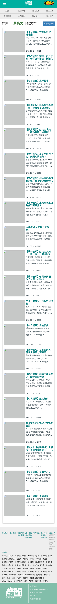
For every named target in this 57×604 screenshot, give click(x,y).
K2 (15, 581)
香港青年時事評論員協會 (33, 575)
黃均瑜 (19, 568)
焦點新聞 (21, 11)
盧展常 (25, 578)
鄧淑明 (48, 565)
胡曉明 (25, 559)
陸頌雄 (30, 571)
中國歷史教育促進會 (37, 578)
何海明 (32, 559)
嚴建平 (43, 571)
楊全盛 (4, 568)
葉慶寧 (10, 565)
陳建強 (17, 565)
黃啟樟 (41, 565)
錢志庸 (25, 568)
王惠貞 (10, 562)
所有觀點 (28, 537)
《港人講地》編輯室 (15, 575)
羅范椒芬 (11, 559)
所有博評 (44, 537)
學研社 (46, 575)
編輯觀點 (28, 535)
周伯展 (17, 562)
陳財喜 (10, 571)
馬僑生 (4, 565)
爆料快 (51, 549)
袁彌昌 (23, 562)
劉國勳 (45, 568)
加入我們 (52, 542)
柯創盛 (4, 571)
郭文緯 (43, 556)
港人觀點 (21, 16)
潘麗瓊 (48, 562)
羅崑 (25, 581)
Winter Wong (7, 581)
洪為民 (35, 565)
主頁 (7, 11)
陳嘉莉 (41, 562)
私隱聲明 (52, 535)
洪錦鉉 (23, 571)
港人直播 (49, 11)
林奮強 (45, 581)
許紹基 (31, 581)
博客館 (43, 535)
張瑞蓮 (17, 556)
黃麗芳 (36, 571)
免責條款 (52, 537)
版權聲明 (52, 540)
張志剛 (4, 559)
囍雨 (13, 578)
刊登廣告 (52, 546)
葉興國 (38, 568)
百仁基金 (11, 568)
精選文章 (38, 581)
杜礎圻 (4, 575)
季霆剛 (45, 559)
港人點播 (35, 11)
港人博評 (49, 16)
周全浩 (4, 556)
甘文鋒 (49, 571)
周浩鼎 (17, 571)
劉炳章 (30, 556)
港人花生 (35, 16)
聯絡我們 (52, 544)
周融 (36, 562)
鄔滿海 (38, 559)
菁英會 (32, 568)
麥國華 (23, 556)
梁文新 (19, 581)
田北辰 (4, 562)
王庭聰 (19, 559)
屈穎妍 (30, 562)
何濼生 (49, 556)
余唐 (8, 578)
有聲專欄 (7, 16)
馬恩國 (23, 565)
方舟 (29, 565)
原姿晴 (36, 556)
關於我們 (52, 533)
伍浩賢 (10, 556)
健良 (3, 578)
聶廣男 (19, 578)
